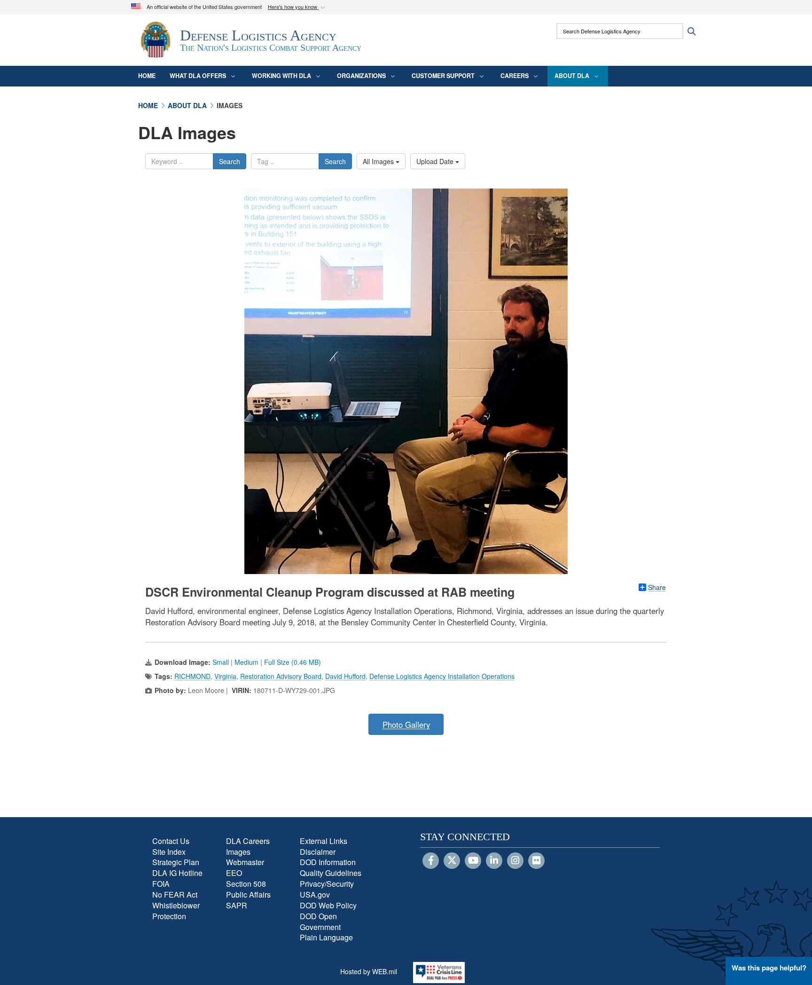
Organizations (361, 75)
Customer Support (443, 75)
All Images (379, 161)
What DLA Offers (198, 75)
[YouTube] (473, 861)
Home (147, 75)
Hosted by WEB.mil (368, 971)
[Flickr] (536, 861)
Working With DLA (281, 75)
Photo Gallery (406, 724)
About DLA (571, 75)
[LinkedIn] (494, 861)
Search (229, 161)
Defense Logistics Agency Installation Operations (442, 676)
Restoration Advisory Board (280, 676)
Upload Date (435, 161)
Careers (514, 75)
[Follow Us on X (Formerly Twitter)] (452, 861)
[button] (297, 7)
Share (657, 587)
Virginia (225, 676)
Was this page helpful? (769, 967)
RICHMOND (192, 676)
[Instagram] (515, 861)
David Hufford (345, 676)
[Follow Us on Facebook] (430, 861)
